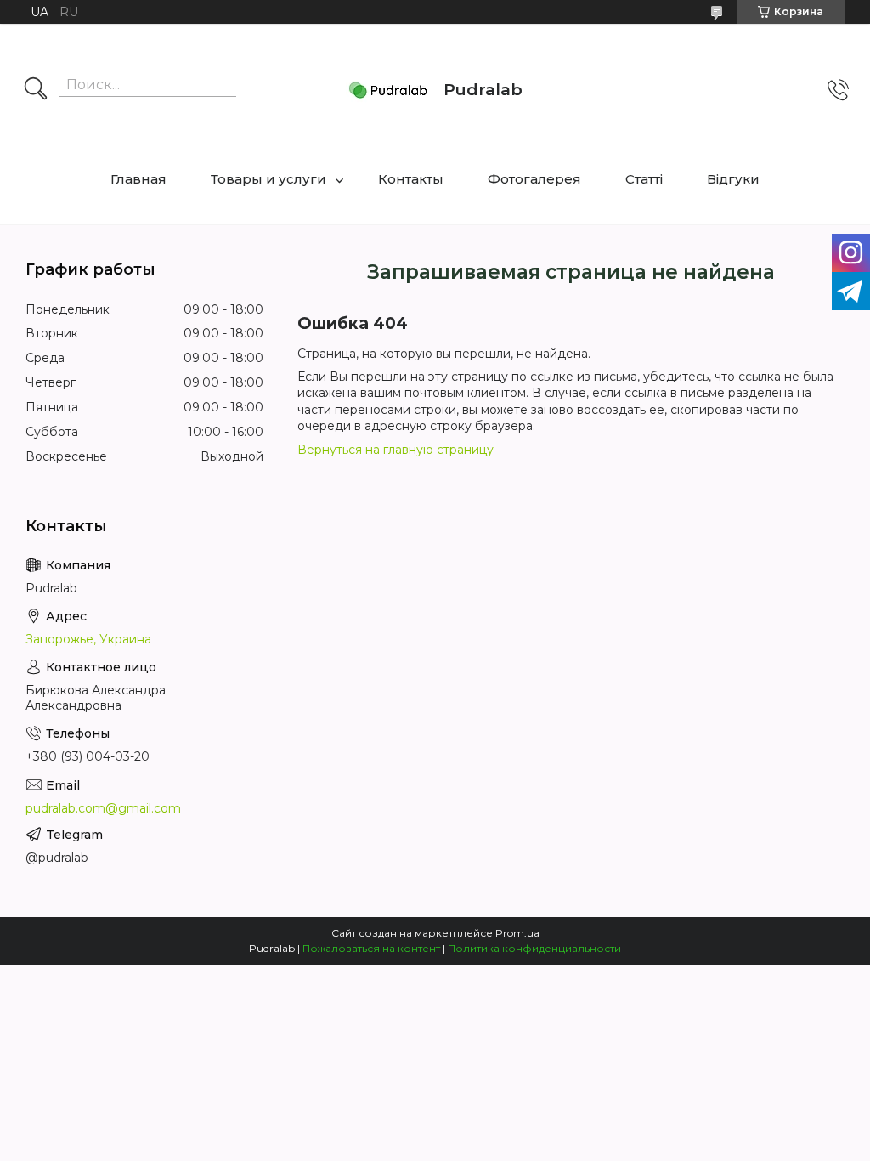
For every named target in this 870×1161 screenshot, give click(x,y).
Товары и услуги (268, 179)
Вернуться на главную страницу (395, 449)
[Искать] (35, 90)
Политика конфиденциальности (534, 948)
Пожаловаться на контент (371, 948)
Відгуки (733, 179)
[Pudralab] (388, 90)
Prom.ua (517, 932)
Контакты (410, 179)
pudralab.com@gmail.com (103, 808)
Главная (138, 179)
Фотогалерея (534, 179)
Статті (644, 179)
